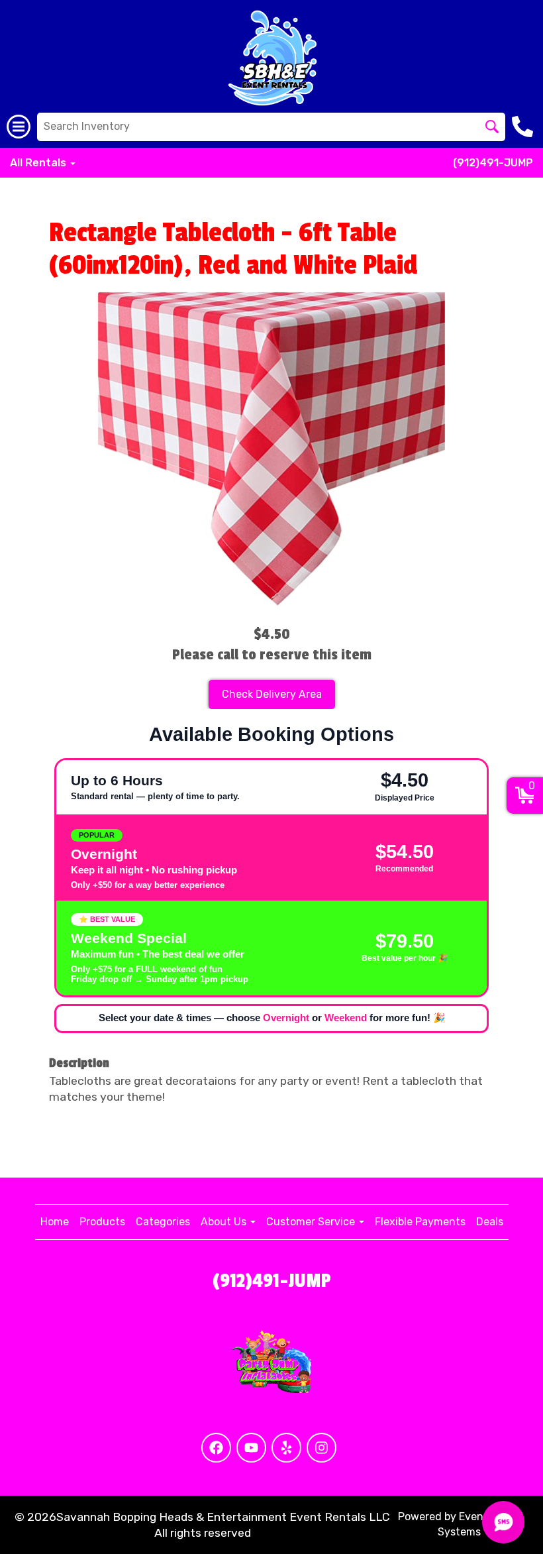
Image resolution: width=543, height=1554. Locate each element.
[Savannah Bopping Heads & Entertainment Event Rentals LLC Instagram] (321, 1448)
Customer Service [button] (312, 1221)
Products (102, 1221)
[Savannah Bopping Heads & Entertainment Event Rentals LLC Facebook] (216, 1448)
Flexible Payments (420, 1221)
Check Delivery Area (272, 694)
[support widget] (503, 1522)
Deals (489, 1221)
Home (54, 1221)
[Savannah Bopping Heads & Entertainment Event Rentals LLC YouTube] (251, 1448)
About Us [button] (225, 1221)
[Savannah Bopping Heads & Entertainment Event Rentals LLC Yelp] (286, 1448)
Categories (163, 1221)
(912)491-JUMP (493, 162)
